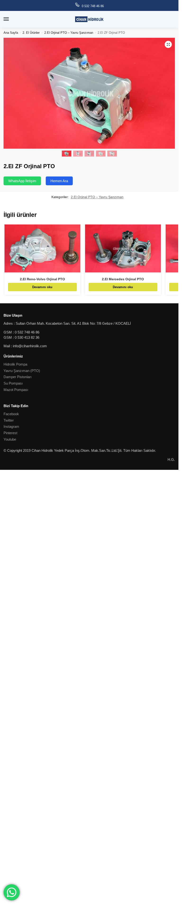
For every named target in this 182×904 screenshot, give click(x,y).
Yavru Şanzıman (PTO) (22, 371)
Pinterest (10, 433)
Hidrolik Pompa (15, 364)
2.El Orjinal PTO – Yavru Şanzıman (68, 32)
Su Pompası (13, 383)
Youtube (10, 439)
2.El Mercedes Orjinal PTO (123, 279)
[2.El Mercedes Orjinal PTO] (123, 248)
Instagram (11, 426)
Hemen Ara (59, 181)
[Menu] (11, 19)
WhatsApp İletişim (22, 181)
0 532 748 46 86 (93, 6)
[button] (168, 44)
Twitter (9, 420)
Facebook (11, 414)
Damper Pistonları (18, 377)
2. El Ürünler (31, 32)
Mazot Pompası (16, 390)
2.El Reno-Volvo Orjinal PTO (42, 279)
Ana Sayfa (11, 32)
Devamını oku (42, 287)
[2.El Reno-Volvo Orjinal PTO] (42, 248)
